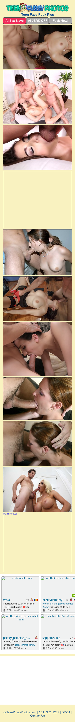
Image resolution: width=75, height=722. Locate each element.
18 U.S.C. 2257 (49, 712)
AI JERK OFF (37, 20)
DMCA (66, 712)
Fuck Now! (60, 20)
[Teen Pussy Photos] (37, 7)
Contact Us (37, 715)
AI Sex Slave (14, 20)
